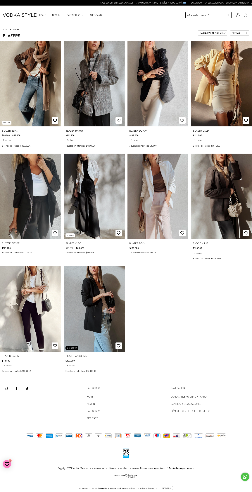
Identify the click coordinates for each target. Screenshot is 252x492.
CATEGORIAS (74, 15)
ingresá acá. (159, 468)
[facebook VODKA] (17, 388)
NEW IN (56, 15)
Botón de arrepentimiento (181, 468)
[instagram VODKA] (6, 388)
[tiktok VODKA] (27, 388)
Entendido (166, 488)
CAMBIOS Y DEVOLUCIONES (186, 404)
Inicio (5, 29)
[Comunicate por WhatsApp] (245, 477)
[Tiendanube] (126, 476)
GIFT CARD (96, 15)
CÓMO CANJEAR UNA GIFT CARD (189, 396)
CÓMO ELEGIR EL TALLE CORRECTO (190, 411)
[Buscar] (228, 15)
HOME (42, 15)
